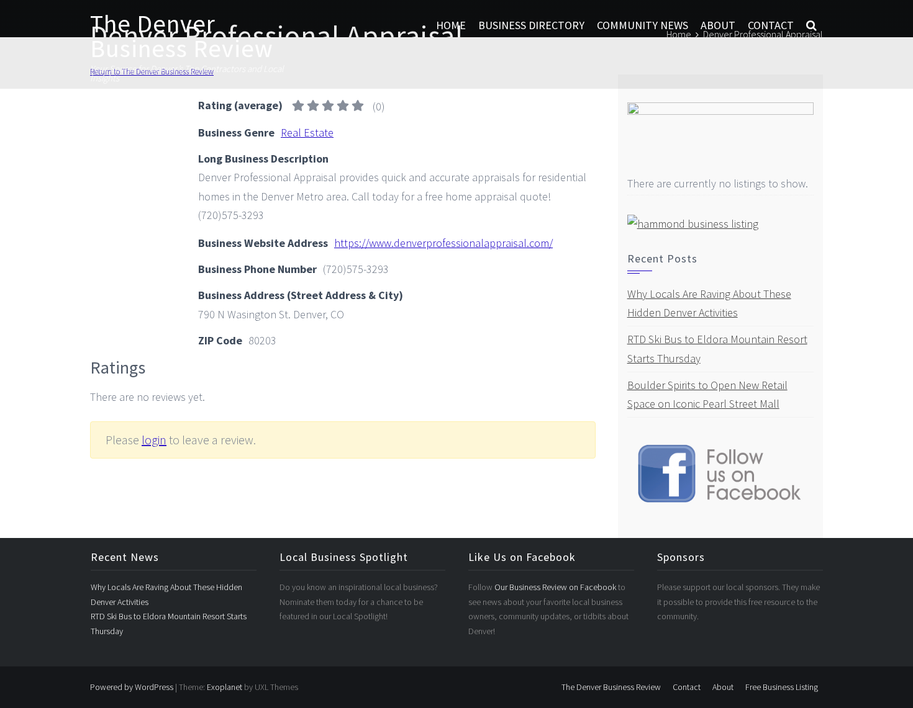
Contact (771, 25)
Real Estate (307, 132)
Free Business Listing (781, 686)
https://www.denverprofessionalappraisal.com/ (443, 243)
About (718, 25)
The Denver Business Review (181, 36)
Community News (642, 25)
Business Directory (531, 25)
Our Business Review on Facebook (556, 587)
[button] (811, 25)
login (154, 439)
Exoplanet (224, 686)
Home (451, 25)
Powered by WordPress (131, 686)
